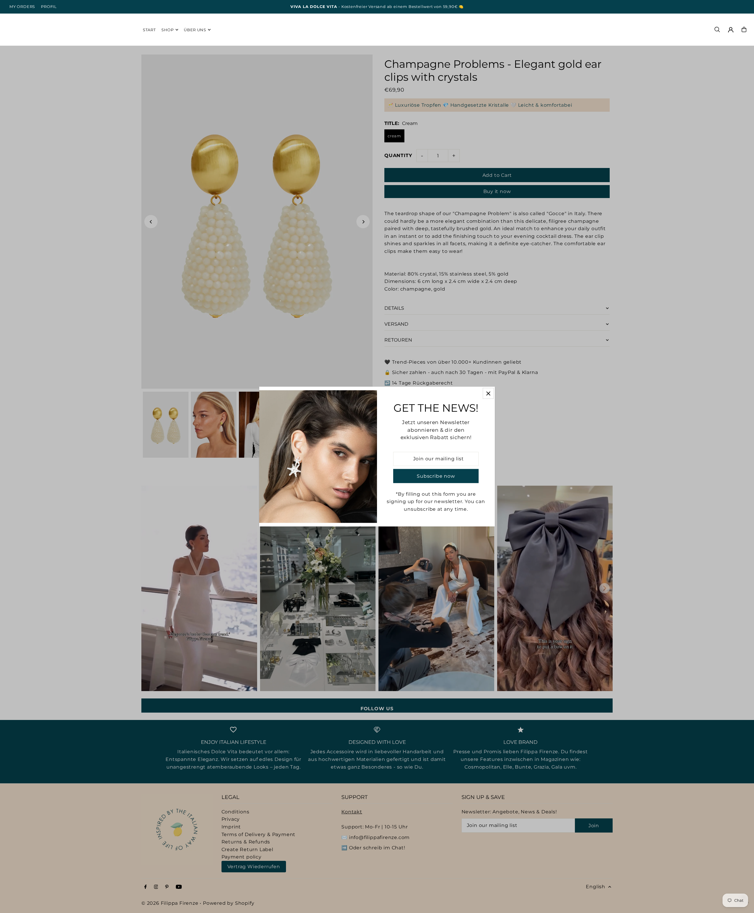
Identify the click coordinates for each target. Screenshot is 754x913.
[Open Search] (717, 29)
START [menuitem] (149, 29)
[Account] (730, 29)
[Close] (488, 393)
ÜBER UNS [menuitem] (195, 29)
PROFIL (49, 6)
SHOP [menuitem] (167, 29)
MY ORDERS (22, 6)
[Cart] (744, 29)
